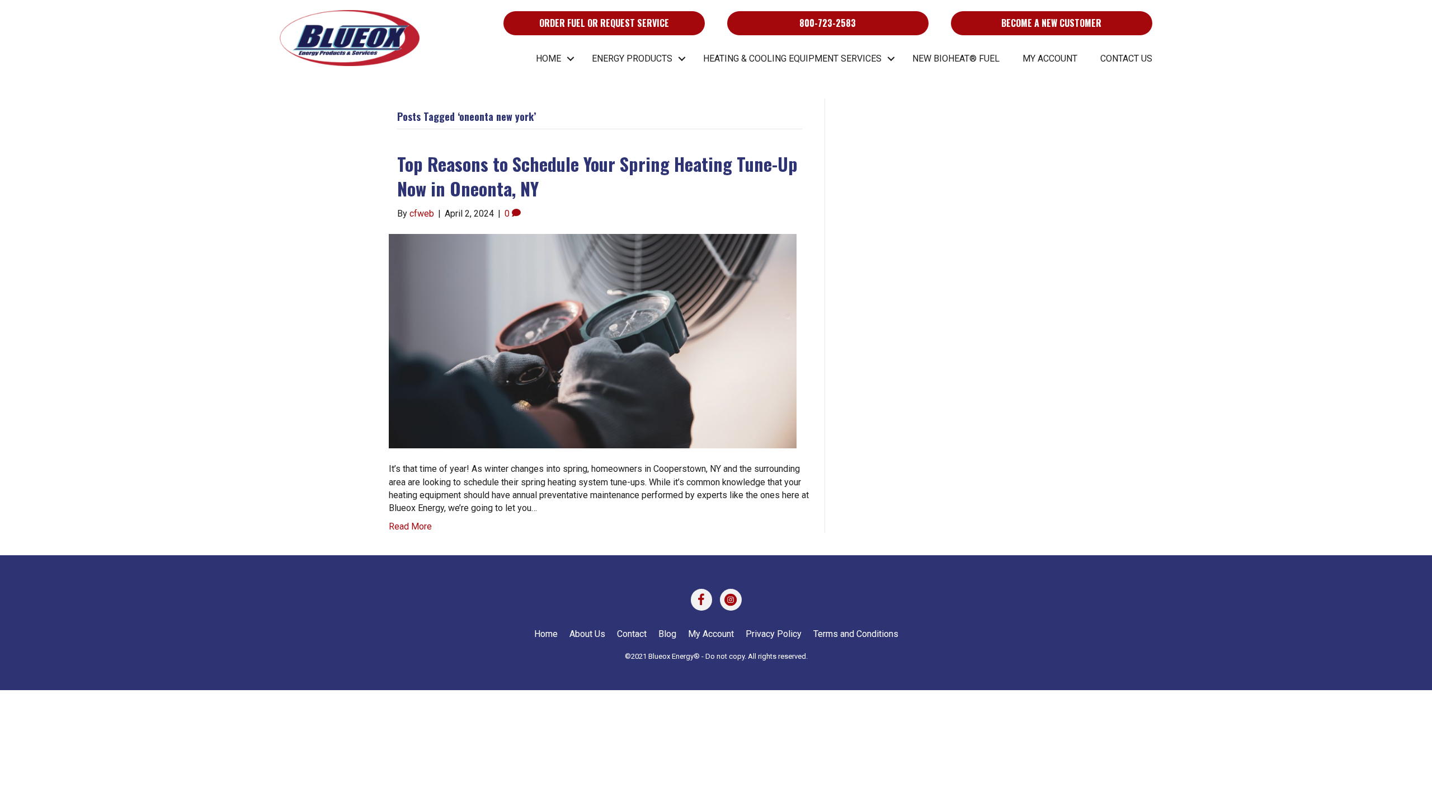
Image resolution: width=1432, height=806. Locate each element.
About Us (587, 634)
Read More (410, 526)
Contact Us (1126, 58)
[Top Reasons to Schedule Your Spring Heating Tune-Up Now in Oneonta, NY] (593, 340)
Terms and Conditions (855, 634)
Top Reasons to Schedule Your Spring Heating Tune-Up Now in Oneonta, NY (597, 176)
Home (548, 58)
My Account (1050, 58)
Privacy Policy (774, 634)
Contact (632, 634)
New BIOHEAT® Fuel (956, 58)
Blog (667, 634)
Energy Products (632, 58)
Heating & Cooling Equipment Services (792, 58)
